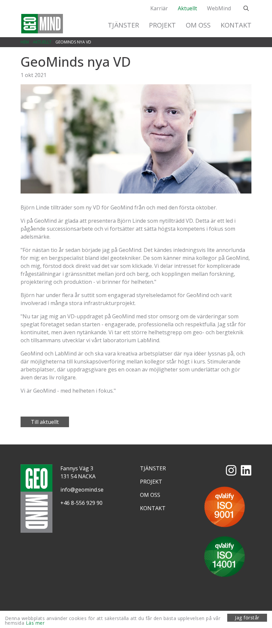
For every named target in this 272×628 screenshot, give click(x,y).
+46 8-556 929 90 (81, 503)
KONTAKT (236, 25)
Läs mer (35, 623)
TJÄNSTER (123, 25)
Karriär (159, 8)
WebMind (219, 8)
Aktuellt (187, 8)
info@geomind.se (81, 489)
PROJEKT (162, 25)
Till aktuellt (45, 422)
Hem (25, 42)
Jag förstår (247, 617)
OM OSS (198, 25)
